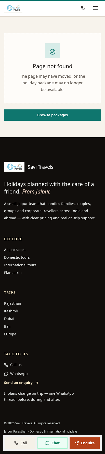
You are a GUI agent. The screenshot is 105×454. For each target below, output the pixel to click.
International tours (20, 265)
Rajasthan (12, 303)
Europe (10, 334)
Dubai (9, 318)
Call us (16, 364)
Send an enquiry (18, 382)
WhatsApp (19, 373)
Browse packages (52, 114)
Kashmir (11, 311)
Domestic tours (17, 257)
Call (23, 442)
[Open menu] (96, 8)
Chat (55, 442)
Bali (7, 326)
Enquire (88, 442)
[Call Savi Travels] (83, 8)
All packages (14, 249)
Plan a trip (13, 272)
